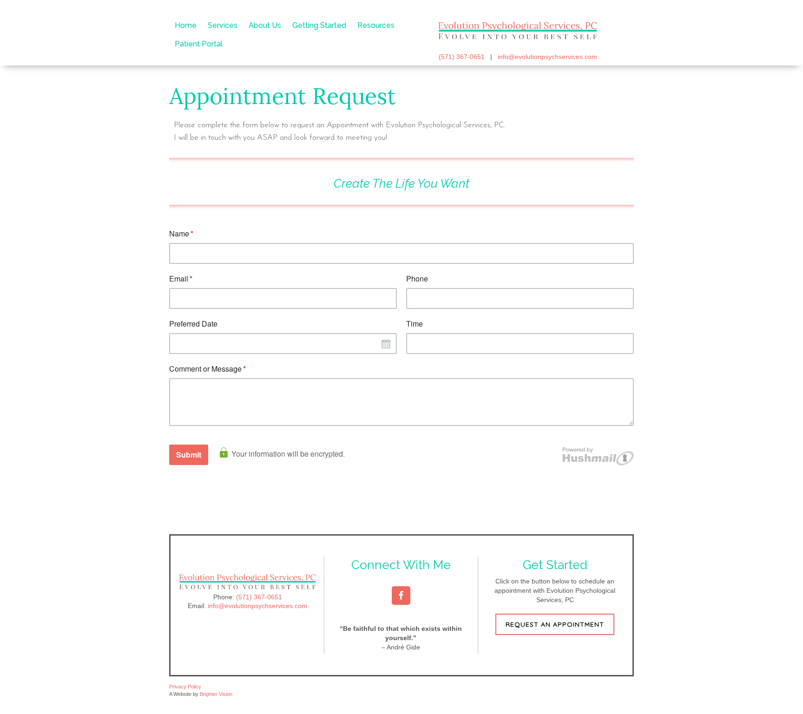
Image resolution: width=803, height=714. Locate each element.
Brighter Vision (216, 694)
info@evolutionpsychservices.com (547, 56)
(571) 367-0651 (462, 56)
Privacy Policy (185, 686)
